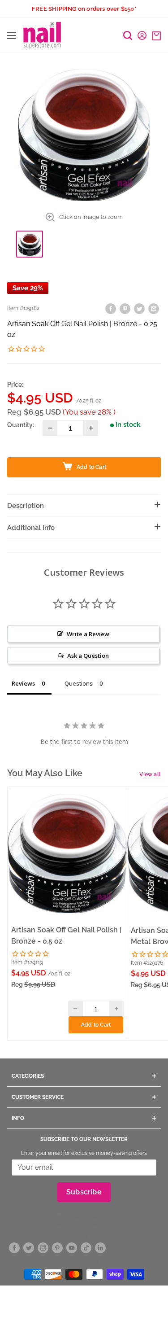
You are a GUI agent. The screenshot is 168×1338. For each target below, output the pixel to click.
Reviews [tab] (23, 683)
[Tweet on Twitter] (139, 308)
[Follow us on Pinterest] (57, 1248)
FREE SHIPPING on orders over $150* (84, 8)
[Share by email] (153, 308)
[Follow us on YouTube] (71, 1248)
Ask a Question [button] (88, 656)
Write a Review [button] (88, 634)
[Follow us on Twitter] (28, 1248)
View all (150, 774)
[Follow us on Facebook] (14, 1248)
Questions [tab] (79, 683)
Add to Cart (96, 1025)
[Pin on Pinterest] (125, 308)
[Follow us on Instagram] (43, 1248)
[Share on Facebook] (110, 308)
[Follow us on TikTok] (86, 1248)
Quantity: (20, 425)
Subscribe (84, 1192)
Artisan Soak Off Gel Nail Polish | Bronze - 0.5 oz (66, 935)
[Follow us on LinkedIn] (100, 1248)
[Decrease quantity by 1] (50, 428)
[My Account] (142, 35)
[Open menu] (11, 35)
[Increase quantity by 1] (91, 428)
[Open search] (127, 35)
